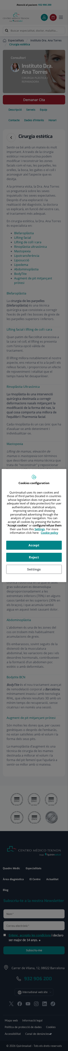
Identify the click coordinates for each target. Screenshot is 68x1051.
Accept (34, 545)
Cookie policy (49, 533)
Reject (34, 557)
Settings (34, 569)
